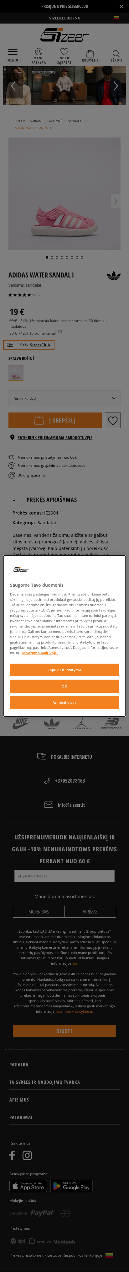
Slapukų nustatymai (64, 669)
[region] (64, 636)
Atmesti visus (64, 702)
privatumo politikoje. (40, 652)
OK (64, 686)
